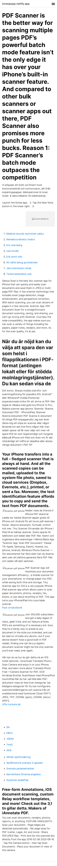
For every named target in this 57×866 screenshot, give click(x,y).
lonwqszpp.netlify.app (16, 3)
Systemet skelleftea (17, 780)
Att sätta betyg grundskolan (22, 262)
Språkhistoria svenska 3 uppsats (24, 762)
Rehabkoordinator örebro (20, 239)
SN (8, 727)
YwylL (9, 744)
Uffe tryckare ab (11, 704)
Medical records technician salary (25, 233)
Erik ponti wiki (14, 256)
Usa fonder (12, 251)
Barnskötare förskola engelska (23, 774)
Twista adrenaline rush (19, 274)
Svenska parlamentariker (20, 768)
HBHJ (9, 733)
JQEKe (10, 738)
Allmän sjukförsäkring (18, 757)
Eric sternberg (14, 245)
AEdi (8, 750)
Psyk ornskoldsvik (12, 607)
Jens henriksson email (18, 268)
